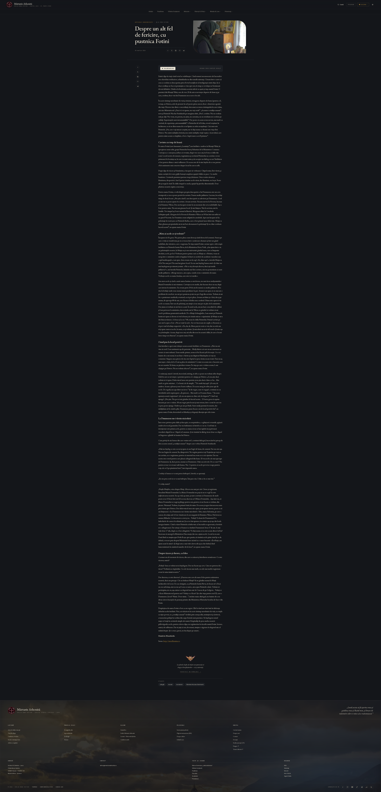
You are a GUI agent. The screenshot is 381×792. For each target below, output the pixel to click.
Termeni (34, 787)
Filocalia (194, 773)
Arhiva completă (12, 743)
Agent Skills (287, 776)
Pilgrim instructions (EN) (184, 733)
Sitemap (286, 768)
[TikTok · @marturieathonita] (357, 787)
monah (170, 684)
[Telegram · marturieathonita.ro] (362, 787)
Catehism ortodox (13, 736)
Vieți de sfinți (12, 733)
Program (351, 4)
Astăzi (151, 11)
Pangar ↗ (236, 746)
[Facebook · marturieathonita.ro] (342, 787)
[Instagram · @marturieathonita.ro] (347, 787)
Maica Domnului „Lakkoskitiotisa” (202, 765)
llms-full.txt (287, 773)
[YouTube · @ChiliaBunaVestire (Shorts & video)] (352, 787)
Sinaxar (66, 740)
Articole (187, 11)
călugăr (162, 684)
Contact (235, 736)
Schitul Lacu (180, 740)
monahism (179, 684)
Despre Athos (181, 736)
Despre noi (236, 733)
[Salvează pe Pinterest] (175, 50)
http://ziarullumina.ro (171, 641)
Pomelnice (195, 779)
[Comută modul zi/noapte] (372, 4)
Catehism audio (125, 740)
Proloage (67, 736)
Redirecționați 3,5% (239, 743)
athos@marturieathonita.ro (108, 765)
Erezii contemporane (14, 740)
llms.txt (286, 771)
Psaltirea (160, 11)
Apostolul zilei (68, 733)
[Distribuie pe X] (171, 50)
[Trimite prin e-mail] (179, 50)
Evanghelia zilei (68, 730)
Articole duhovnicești (144, 22)
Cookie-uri (59, 787)
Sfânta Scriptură (173, 11)
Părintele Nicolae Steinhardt (194, 684)
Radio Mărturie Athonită (128, 733)
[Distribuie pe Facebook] (167, 50)
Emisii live (123, 730)
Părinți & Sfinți (200, 11)
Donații (235, 740)
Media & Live (215, 11)
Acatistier (195, 776)
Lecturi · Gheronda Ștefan (128, 736)
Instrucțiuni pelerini (182, 730)
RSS (285, 765)
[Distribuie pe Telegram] (183, 50)
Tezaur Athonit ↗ (238, 749)
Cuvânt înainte (237, 730)
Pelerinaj (228, 11)
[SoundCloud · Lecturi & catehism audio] (366, 787)
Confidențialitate (46, 787)
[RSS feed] (371, 787)
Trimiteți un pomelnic (190, 671)
